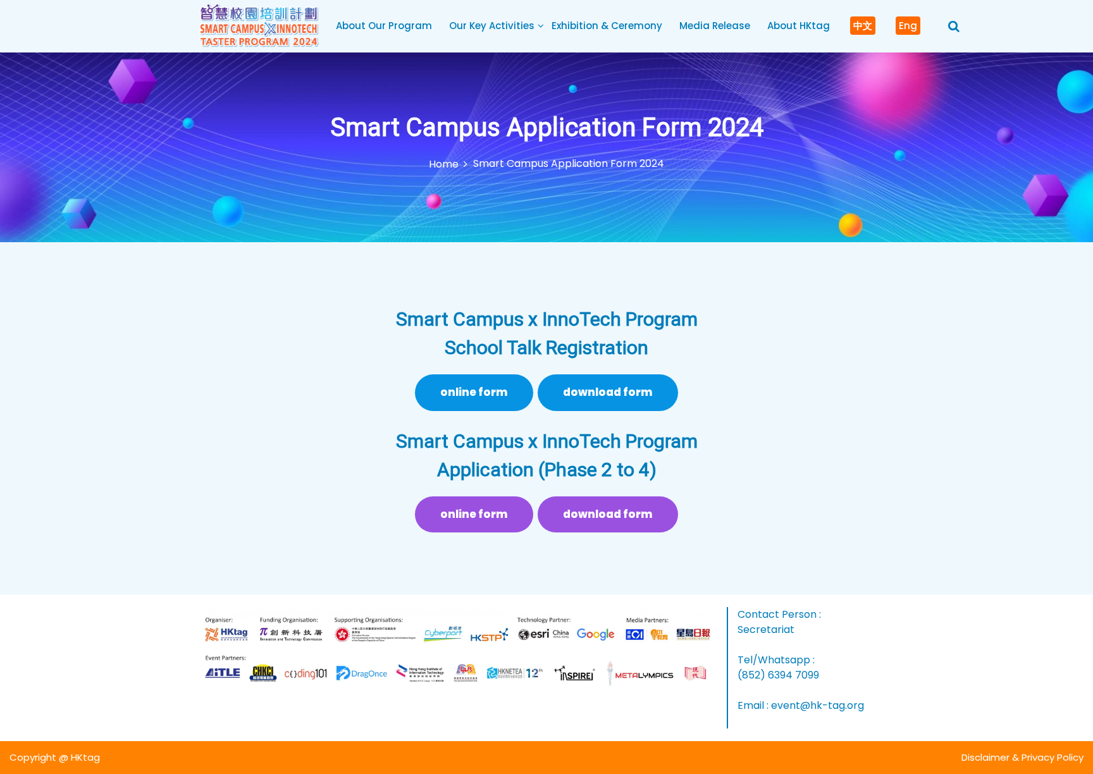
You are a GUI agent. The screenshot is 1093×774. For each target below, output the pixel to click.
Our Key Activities (491, 25)
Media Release (714, 25)
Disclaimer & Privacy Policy (1022, 757)
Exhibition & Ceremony (607, 25)
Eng (908, 25)
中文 (862, 25)
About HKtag (798, 25)
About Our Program (384, 25)
